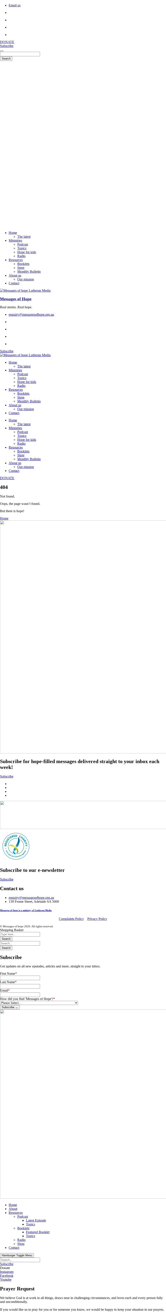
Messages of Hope (15, 299)
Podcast (22, 374)
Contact (14, 413)
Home (13, 362)
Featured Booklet (37, 1232)
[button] (5, 1268)
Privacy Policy (97, 919)
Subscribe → (10, 1007)
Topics (21, 378)
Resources (16, 389)
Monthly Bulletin (29, 401)
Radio (21, 385)
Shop (20, 1244)
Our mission (25, 409)
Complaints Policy (71, 919)
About (13, 1209)
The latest (23, 366)
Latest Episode (36, 1220)
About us (15, 405)
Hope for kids (26, 382)
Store (20, 397)
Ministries (15, 370)
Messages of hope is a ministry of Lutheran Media (26, 910)
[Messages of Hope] (25, 290)
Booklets (23, 393)
